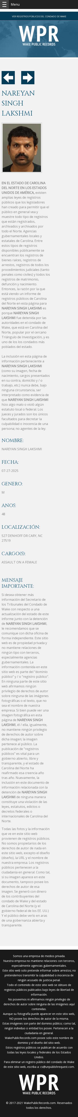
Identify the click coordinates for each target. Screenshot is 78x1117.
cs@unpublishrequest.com (57, 1067)
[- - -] (4, 4)
